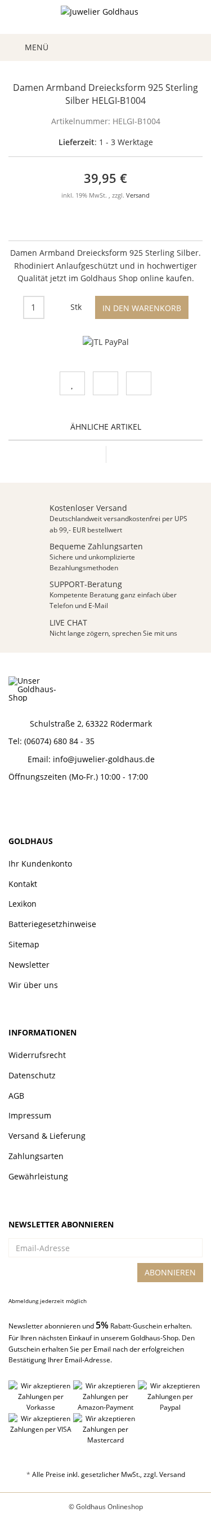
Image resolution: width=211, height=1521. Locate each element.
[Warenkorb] (190, 47)
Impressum (29, 1115)
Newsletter (29, 964)
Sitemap (23, 944)
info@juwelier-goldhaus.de (104, 759)
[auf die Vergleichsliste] (105, 383)
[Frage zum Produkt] (138, 383)
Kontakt (22, 883)
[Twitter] (34, 807)
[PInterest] (74, 807)
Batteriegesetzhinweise (52, 924)
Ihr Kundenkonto (40, 863)
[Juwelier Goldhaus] (106, 17)
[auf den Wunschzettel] (72, 383)
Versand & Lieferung (47, 1135)
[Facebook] (14, 807)
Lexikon (22, 903)
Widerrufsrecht (37, 1055)
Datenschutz (32, 1075)
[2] (106, 342)
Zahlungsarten (36, 1156)
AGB (16, 1095)
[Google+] (54, 807)
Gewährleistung (38, 1176)
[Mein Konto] (169, 47)
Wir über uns (33, 985)
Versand (138, 195)
